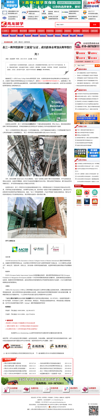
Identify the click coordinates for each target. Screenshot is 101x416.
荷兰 (35, 35)
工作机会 (56, 397)
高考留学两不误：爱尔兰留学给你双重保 (87, 137)
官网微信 (79, 196)
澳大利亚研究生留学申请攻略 (85, 143)
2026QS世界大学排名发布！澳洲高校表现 (88, 179)
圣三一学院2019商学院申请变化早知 (51, 371)
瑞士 (73, 35)
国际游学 (41, 31)
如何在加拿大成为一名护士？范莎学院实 (87, 96)
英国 (20, 35)
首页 (5, 31)
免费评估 (94, 53)
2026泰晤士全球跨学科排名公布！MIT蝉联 (88, 163)
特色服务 (50, 397)
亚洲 (80, 35)
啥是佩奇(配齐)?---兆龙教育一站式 (50, 373)
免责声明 (67, 397)
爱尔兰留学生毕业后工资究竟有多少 (51, 368)
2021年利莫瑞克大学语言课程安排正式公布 (21, 353)
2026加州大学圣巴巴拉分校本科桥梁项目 (87, 93)
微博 (87, 196)
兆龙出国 (33, 397)
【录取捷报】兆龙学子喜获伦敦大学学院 (87, 78)
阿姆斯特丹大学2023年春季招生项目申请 (87, 104)
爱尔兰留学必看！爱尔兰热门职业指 (15, 366)
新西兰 (50, 35)
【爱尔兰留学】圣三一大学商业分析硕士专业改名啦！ (22, 326)
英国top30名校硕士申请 (83, 135)
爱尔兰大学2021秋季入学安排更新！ (15, 368)
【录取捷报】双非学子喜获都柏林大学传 (87, 80)
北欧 (65, 35)
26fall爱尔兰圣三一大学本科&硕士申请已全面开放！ (22, 329)
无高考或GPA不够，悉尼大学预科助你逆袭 (88, 106)
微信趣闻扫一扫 (89, 61)
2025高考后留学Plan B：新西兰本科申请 (87, 109)
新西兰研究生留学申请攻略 (84, 145)
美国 (5, 35)
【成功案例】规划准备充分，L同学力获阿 (87, 83)
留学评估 (79, 205)
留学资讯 (27, 42)
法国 (47, 83)
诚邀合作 (62, 397)
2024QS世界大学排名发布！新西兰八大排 (88, 181)
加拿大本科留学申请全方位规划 (85, 132)
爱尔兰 (28, 35)
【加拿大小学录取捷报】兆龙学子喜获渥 (87, 75)
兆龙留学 (12, 59)
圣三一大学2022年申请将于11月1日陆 (15, 373)
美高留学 (14, 31)
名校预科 (59, 31)
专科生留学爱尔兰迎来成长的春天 (50, 363)
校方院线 (87, 205)
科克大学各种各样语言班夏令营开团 (15, 371)
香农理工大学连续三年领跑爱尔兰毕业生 (87, 101)
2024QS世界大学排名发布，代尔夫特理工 (88, 176)
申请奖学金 (50, 31)
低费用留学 (32, 31)
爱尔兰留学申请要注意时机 (12, 363)
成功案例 (76, 31)
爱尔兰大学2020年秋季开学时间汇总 (51, 366)
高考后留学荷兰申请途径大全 (85, 140)
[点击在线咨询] (35, 344)
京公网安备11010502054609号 (58, 407)
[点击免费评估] (58, 344)
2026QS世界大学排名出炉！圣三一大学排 (88, 166)
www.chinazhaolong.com (24, 333)
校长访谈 (94, 31)
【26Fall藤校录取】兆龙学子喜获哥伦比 (86, 73)
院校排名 (68, 31)
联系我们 (44, 397)
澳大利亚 (43, 35)
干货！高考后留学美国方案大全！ (86, 130)
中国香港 (58, 35)
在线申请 (82, 58)
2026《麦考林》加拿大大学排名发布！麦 (87, 174)
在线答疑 (82, 53)
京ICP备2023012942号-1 (41, 407)
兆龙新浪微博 (79, 61)
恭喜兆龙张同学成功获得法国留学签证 (86, 85)
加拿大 (13, 35)
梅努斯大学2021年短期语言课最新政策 (52, 353)
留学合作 (85, 31)
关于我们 (39, 397)
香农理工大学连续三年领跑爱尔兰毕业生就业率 (20, 323)
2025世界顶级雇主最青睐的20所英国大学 (87, 99)
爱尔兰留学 (23, 31)
